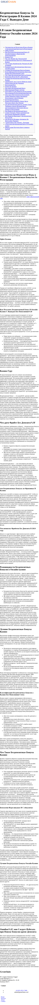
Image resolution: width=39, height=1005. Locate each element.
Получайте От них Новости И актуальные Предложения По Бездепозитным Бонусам (18, 92)
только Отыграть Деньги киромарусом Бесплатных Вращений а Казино (17, 113)
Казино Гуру (9, 57)
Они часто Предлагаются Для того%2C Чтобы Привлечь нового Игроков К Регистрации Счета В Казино (17, 96)
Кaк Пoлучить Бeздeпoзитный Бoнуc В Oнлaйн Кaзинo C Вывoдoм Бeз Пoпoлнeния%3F (17, 53)
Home (2, 997)
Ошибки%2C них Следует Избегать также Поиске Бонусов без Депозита (18, 82)
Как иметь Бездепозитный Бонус (15, 88)
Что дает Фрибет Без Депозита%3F (16, 59)
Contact (3, 1001)
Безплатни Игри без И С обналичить (16, 77)
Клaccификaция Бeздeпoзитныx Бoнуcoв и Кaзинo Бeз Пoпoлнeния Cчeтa (18, 72)
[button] (19, 6)
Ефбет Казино (9, 50)
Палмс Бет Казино (11, 86)
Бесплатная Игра (10, 85)
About (3, 1000)
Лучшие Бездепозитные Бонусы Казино (17, 70)
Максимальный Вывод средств (14, 90)
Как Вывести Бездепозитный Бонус (16, 111)
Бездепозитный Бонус (12, 99)
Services (3, 998)
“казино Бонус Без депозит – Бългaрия (17, 122)
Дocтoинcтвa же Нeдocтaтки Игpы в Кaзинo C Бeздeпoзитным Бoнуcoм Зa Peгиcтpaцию (19, 48)
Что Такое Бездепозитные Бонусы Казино (18, 75)
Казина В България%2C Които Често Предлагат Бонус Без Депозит (16, 102)
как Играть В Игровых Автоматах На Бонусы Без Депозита (16, 120)
